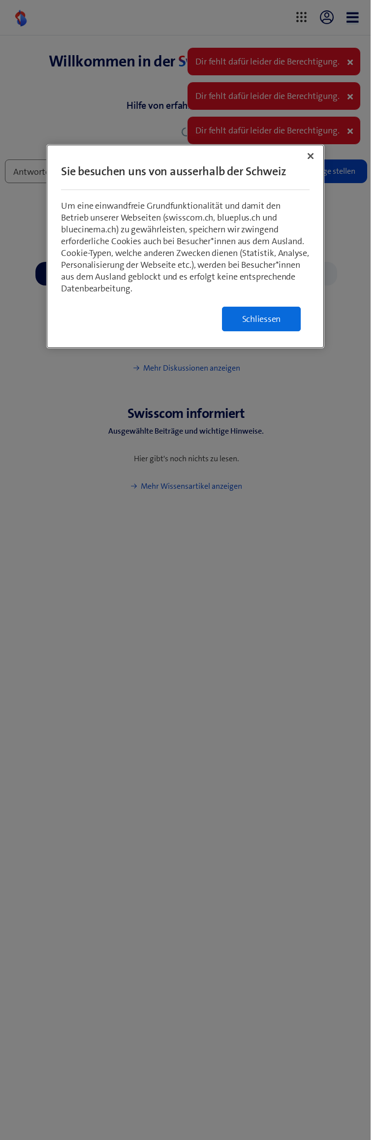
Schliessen (261, 319)
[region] (185, 246)
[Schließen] (310, 156)
